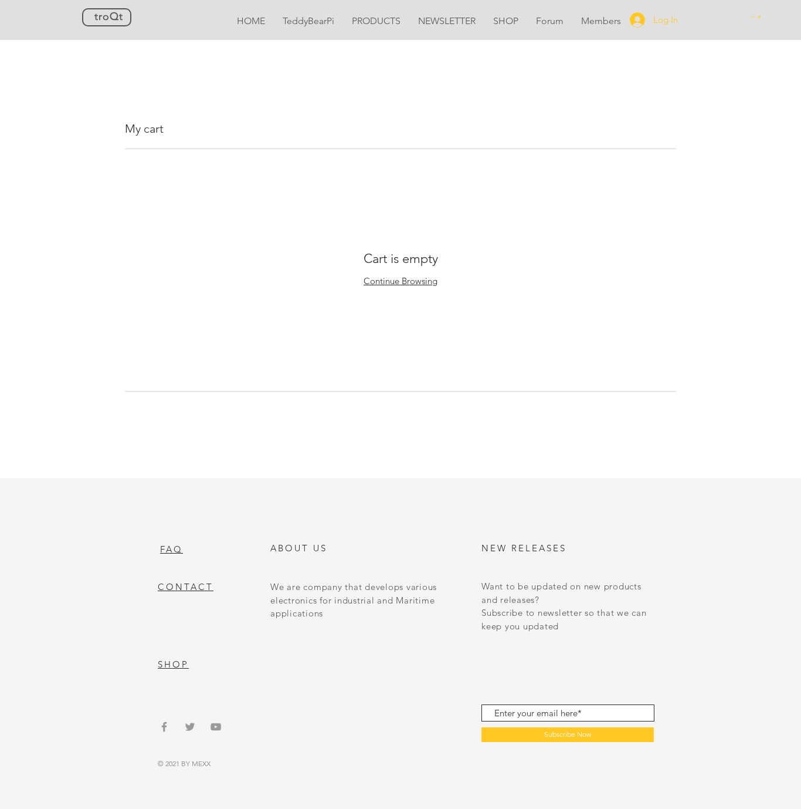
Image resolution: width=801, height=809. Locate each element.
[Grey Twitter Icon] (190, 726)
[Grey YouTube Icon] (215, 726)
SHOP (173, 664)
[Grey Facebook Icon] (164, 726)
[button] (756, 17)
